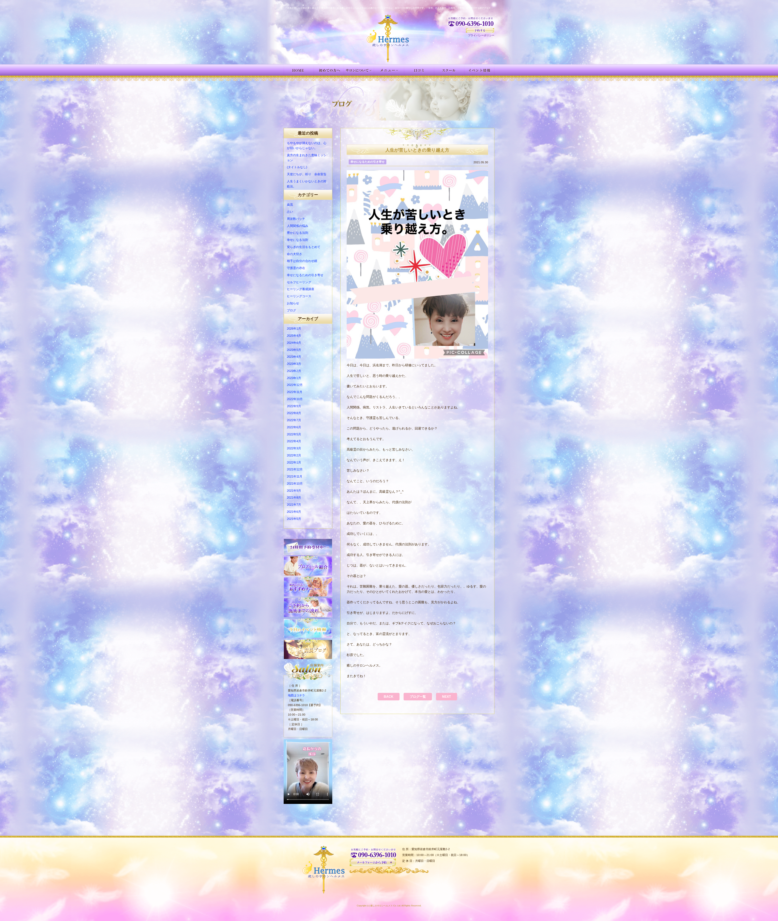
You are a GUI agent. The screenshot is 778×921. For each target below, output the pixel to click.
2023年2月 (294, 371)
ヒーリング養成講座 (300, 289)
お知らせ (293, 303)
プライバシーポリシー (481, 35)
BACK (388, 696)
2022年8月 (294, 413)
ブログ (291, 310)
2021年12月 (295, 469)
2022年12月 (295, 385)
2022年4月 (294, 441)
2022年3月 (294, 448)
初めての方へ (329, 70)
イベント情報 (479, 70)
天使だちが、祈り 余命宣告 (306, 174)
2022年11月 (294, 392)
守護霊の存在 (296, 268)
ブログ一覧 (418, 696)
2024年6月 (294, 342)
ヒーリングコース (299, 296)
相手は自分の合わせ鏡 (302, 261)
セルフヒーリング (299, 282)
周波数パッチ (296, 218)
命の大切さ (294, 254)
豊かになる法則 (297, 232)
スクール (449, 70)
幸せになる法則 (297, 239)
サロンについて (359, 70)
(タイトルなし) (297, 167)
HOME (299, 70)
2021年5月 (294, 518)
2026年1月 (294, 328)
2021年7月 (294, 504)
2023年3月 (294, 363)
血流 (290, 204)
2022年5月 (294, 434)
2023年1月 (294, 378)
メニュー (389, 70)
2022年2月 (294, 455)
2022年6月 (294, 427)
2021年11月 (294, 476)
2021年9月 (294, 490)
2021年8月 (294, 497)
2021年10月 (295, 483)
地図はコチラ (296, 695)
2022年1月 (294, 462)
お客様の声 (419, 70)
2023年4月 (294, 356)
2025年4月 (294, 335)
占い (290, 211)
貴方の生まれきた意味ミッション (306, 157)
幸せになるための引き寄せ (305, 275)
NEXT (446, 696)
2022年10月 (295, 399)
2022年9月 (294, 406)
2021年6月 (294, 511)
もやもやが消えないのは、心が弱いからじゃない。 (306, 145)
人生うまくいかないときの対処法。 (306, 183)
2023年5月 (294, 350)
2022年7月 (294, 420)
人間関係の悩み (297, 226)
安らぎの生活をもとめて (303, 247)
